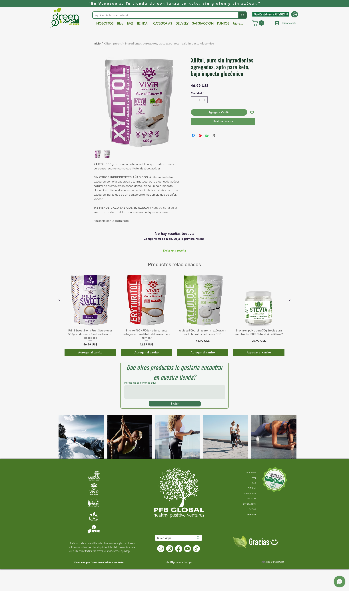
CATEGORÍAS (250, 493)
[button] (258, 23)
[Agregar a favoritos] (252, 112)
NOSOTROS (251, 472)
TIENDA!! (252, 488)
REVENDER (251, 514)
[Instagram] (169, 548)
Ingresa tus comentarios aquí (140, 382)
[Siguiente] (290, 299)
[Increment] (204, 100)
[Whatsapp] (160, 548)
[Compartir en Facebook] (193, 135)
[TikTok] (196, 548)
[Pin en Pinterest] (200, 135)
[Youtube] (187, 548)
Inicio (97, 43)
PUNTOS (252, 509)
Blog (254, 478)
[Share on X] (214, 135)
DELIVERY (251, 499)
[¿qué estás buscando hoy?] (242, 15)
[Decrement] (193, 100)
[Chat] (294, 14)
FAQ (254, 483)
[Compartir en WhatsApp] (207, 135)
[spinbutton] (199, 100)
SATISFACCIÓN (249, 504)
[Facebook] (178, 548)
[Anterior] (59, 299)
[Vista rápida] (90, 300)
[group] (174, 315)
